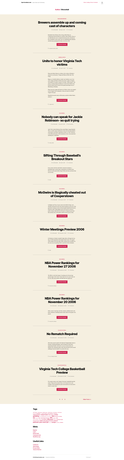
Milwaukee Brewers (62, 18)
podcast (56, 420)
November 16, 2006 (62, 376)
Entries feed (36, 433)
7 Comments (71, 199)
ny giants (40, 419)
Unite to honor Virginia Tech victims (62, 62)
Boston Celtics (44, 413)
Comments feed (37, 435)
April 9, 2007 (62, 162)
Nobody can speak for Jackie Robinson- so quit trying (62, 118)
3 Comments (70, 162)
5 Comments (70, 29)
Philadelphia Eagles (60, 419)
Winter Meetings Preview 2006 (62, 229)
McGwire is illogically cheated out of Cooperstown (62, 194)
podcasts (36, 422)
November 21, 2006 (62, 305)
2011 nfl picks (55, 412)
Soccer (50, 422)
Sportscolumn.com (26, 2)
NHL (57, 418)
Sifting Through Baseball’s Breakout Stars (62, 157)
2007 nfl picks (35, 412)
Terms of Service (37, 449)
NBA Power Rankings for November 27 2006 (62, 264)
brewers (54, 48)
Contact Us (35, 444)
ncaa (39, 418)
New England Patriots (45, 418)
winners (61, 422)
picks (41, 420)
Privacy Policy (36, 448)
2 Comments (71, 337)
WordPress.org (36, 436)
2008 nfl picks (40, 412)
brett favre (55, 413)
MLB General (62, 113)
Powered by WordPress (50, 457)
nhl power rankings (35, 419)
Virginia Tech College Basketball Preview (62, 370)
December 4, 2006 (62, 233)
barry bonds (34, 413)
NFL (51, 418)
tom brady (58, 422)
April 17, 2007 (63, 68)
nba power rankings (52, 285)
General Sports (62, 57)
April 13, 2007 (62, 124)
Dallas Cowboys (51, 414)
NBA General (62, 259)
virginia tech (51, 104)
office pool (50, 419)
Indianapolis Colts (43, 416)
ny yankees (44, 419)
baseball (50, 48)
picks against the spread (48, 420)
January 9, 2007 (63, 199)
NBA (34, 418)
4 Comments (71, 233)
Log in (34, 431)
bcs (50, 356)
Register (35, 430)
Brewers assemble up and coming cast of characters (62, 24)
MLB (57, 48)
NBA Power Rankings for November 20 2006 (62, 300)
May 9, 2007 (63, 29)
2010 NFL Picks (50, 412)
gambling (36, 416)
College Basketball (62, 365)
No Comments (70, 124)
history (50, 142)
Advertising (36, 446)
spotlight (54, 422)
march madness (49, 416)
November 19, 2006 (62, 337)
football (56, 414)
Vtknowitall (56, 29)
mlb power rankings (58, 416)
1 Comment (70, 68)
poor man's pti (43, 422)
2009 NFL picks (44, 412)
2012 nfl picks (60, 412)
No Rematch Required (62, 334)
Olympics (54, 419)
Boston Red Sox (50, 413)
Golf (40, 416)
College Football (62, 330)
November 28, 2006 (63, 270)
